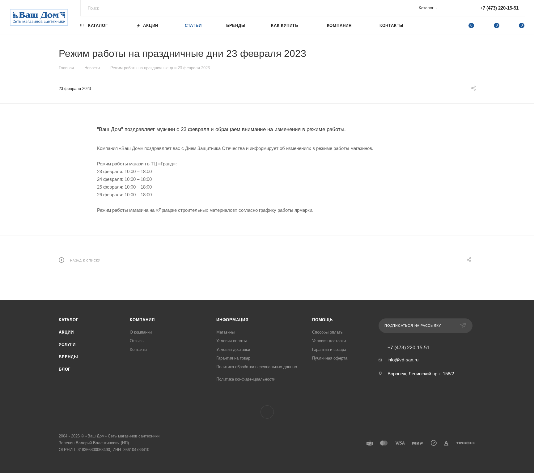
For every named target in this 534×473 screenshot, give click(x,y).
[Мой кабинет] (446, 26)
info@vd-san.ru (403, 359)
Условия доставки (233, 349)
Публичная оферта (329, 358)
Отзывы (137, 341)
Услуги (67, 344)
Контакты (138, 349)
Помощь (322, 319)
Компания (142, 319)
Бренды (68, 357)
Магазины (225, 332)
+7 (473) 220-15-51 (499, 8)
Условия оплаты (231, 341)
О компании (141, 332)
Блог (64, 369)
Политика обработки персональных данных (256, 366)
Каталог (68, 319)
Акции (66, 332)
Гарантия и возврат (330, 349)
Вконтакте (267, 412)
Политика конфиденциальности (245, 379)
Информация (232, 319)
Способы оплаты (327, 332)
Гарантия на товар (233, 358)
